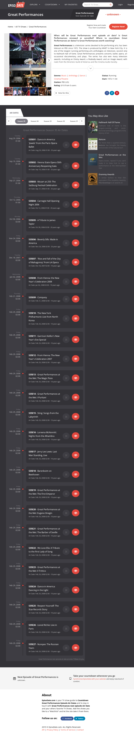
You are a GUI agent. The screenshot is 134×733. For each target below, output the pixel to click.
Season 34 (34, 121)
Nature (102, 139)
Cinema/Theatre (61, 79)
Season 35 (21, 121)
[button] (48, 60)
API (43, 730)
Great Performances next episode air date (53, 659)
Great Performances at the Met (112, 156)
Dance (82, 75)
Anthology (73, 75)
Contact (80, 730)
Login (120, 4)
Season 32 (61, 121)
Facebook (68, 719)
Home (10, 26)
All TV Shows (20, 26)
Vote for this (63, 93)
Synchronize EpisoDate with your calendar (89, 679)
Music (64, 75)
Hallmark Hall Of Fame (109, 122)
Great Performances (37, 26)
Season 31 (74, 121)
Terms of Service (67, 730)
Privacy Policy (52, 730)
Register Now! (118, 26)
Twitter (80, 719)
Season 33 (48, 121)
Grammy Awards (106, 174)
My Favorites (71, 4)
